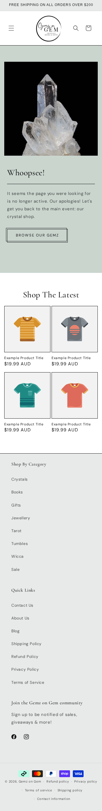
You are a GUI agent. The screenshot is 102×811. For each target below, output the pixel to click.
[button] (11, 28)
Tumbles (19, 543)
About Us (20, 618)
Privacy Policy (25, 669)
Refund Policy (25, 656)
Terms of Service (27, 682)
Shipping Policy (26, 643)
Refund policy (57, 781)
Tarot (16, 530)
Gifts (16, 505)
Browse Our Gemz (37, 235)
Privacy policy (85, 781)
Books (17, 492)
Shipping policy (70, 790)
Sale (15, 569)
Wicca (17, 556)
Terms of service (38, 790)
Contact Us (22, 605)
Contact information (53, 799)
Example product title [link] (24, 358)
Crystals (19, 479)
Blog (15, 630)
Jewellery (20, 517)
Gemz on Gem (30, 781)
